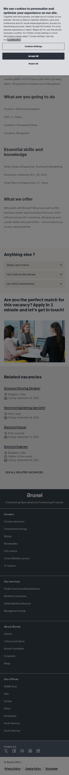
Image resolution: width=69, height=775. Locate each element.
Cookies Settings (33, 46)
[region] (34, 37)
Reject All (33, 63)
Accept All (33, 56)
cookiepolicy (14, 39)
